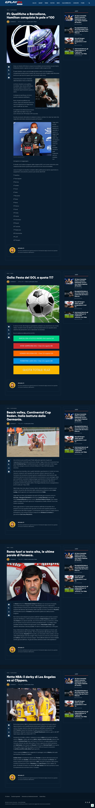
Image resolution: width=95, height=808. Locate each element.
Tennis (46, 3)
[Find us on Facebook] (85, 802)
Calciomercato (66, 3)
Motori (52, 3)
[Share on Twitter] (9, 70)
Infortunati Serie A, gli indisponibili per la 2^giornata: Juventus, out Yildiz (81, 51)
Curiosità (76, 3)
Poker (82, 3)
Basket (40, 3)
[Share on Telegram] (9, 77)
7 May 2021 (20, 423)
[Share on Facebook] (9, 67)
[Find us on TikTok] (89, 802)
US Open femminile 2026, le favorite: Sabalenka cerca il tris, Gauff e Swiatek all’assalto (81, 19)
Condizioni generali (15, 796)
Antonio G (13, 21)
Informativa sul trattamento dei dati (30, 796)
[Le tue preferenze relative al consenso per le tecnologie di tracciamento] (92, 805)
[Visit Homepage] (13, 3)
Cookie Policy (42, 796)
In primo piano (13, 9)
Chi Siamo (7, 796)
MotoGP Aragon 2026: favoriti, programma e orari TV (80, 41)
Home (8, 9)
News (58, 3)
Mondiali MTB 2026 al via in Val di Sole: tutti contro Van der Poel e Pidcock (81, 30)
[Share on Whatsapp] (9, 74)
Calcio (34, 3)
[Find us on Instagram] (87, 802)
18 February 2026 (21, 21)
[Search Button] (89, 3)
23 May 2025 (21, 281)
